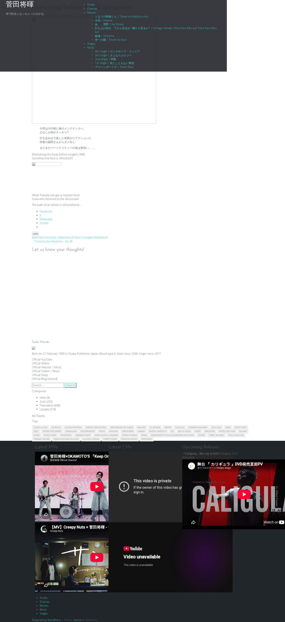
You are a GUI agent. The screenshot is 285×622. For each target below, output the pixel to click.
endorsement (88, 431)
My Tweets (38, 416)
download (71, 431)
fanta (102, 431)
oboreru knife (83, 435)
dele (36, 431)
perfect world (129, 435)
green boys (127, 431)
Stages (91, 43)
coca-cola (216, 427)
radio (35, 233)
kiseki (197, 431)
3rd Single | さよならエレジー (113, 55)
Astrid (77, 620)
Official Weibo (40, 363)
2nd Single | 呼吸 (105, 59)
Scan (43, 401)
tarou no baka (216, 435)
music (37, 435)
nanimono (65, 435)
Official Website (41, 367)
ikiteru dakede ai (158, 431)
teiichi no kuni (236, 435)
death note (240, 427)
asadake (141, 427)
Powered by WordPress (46, 620)
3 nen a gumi (40, 427)
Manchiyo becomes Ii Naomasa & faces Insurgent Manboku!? (70, 237)
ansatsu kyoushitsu (96, 427)
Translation (47, 405)
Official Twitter (41, 371)
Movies (91, 12)
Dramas (92, 8)
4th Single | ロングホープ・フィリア (117, 51)
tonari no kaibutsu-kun (66, 439)
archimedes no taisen (122, 427)
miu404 (243, 431)
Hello (43, 397)
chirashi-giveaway (197, 427)
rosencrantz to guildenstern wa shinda (172, 435)
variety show (110, 439)
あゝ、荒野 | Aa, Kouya (109, 24)
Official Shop (40, 375)
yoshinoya (146, 439)
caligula (179, 427)
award (167, 427)
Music (90, 47)
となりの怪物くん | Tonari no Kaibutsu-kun (122, 16)
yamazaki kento (129, 439)
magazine (210, 431)
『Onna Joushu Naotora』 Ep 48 (52, 241)
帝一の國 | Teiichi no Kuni (110, 40)
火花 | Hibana (103, 20)
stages (201, 435)
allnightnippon (73, 427)
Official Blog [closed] (44, 379)
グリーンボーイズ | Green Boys (114, 67)
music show (50, 435)
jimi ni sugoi (184, 431)
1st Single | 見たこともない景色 (114, 63)
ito (172, 431)
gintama (113, 431)
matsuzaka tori (227, 431)
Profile (91, 5)
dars (228, 427)
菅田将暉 (20, 4)
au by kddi (155, 427)
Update (44, 409)
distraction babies (52, 431)
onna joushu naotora (106, 435)
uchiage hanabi (91, 439)
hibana (141, 431)
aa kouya (56, 427)
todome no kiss (41, 439)
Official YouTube (42, 359)
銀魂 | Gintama (104, 36)
